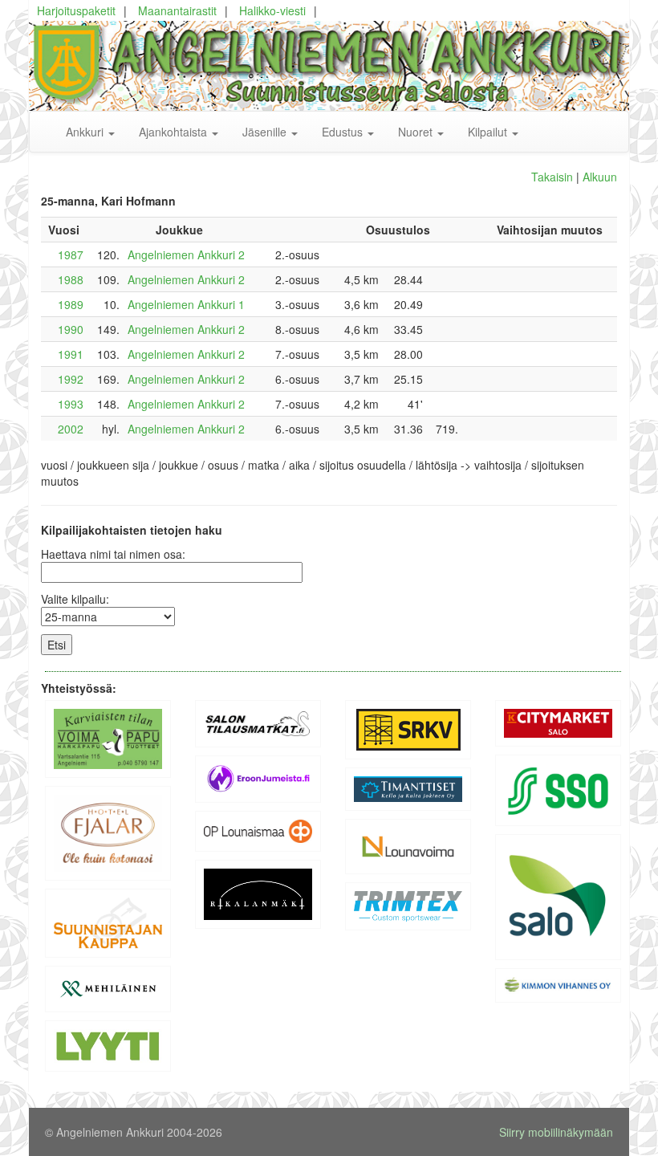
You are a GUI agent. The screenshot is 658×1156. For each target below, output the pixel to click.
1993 (70, 404)
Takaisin (552, 177)
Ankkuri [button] (86, 132)
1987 (70, 254)
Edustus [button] (344, 132)
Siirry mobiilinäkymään (556, 1132)
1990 (70, 329)
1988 (70, 279)
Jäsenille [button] (266, 132)
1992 (70, 379)
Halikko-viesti (272, 10)
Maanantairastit (177, 10)
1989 (70, 304)
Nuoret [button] (417, 132)
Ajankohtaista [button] (174, 132)
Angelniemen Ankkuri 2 (186, 254)
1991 (70, 354)
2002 (70, 429)
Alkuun (600, 177)
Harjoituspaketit (76, 10)
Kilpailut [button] (489, 132)
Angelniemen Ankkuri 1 (186, 304)
